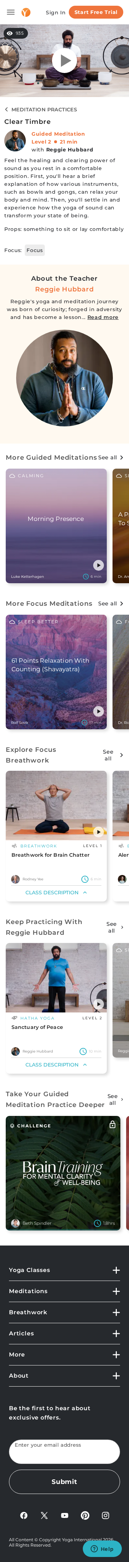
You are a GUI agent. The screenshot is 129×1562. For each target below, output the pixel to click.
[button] (98, 565)
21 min (69, 142)
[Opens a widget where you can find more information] (102, 1549)
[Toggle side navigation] (11, 12)
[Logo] (26, 12)
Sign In (56, 12)
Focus (35, 250)
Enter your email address (48, 1445)
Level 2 (41, 142)
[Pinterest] (85, 1515)
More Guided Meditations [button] (51, 457)
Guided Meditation (58, 134)
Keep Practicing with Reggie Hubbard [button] (44, 927)
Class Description (51, 892)
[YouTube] (64, 1515)
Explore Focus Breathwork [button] (31, 755)
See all (107, 457)
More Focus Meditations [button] (49, 604)
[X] (44, 1515)
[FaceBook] (23, 1515)
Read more (103, 317)
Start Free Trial (96, 12)
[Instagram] (105, 1515)
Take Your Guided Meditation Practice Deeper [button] (55, 1099)
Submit (64, 1482)
